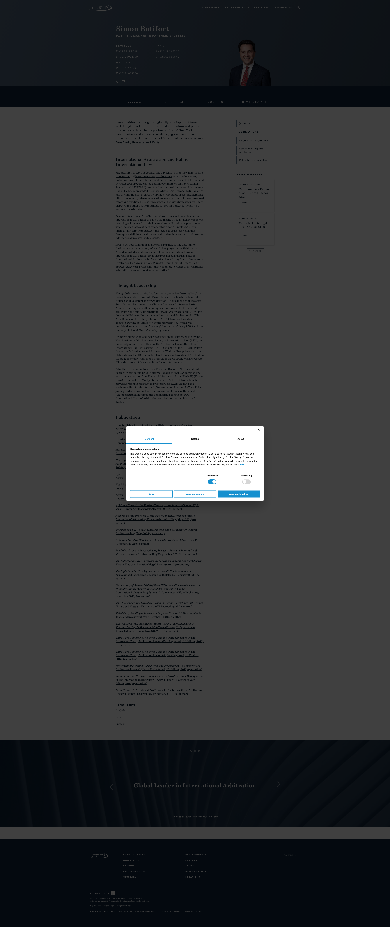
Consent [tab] (149, 439)
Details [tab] (195, 439)
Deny (151, 494)
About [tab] (240, 439)
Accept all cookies (238, 494)
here (242, 464)
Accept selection (195, 494)
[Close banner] (259, 430)
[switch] (246, 482)
